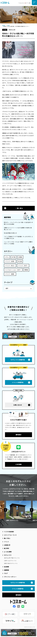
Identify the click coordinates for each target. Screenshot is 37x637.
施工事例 (6, 548)
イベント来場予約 (17, 382)
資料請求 (18, 435)
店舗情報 (6, 570)
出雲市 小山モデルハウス (10, 560)
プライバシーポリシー (10, 577)
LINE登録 (18, 464)
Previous (5, 510)
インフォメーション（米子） (13, 270)
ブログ (8, 25)
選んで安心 (7, 538)
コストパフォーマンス (10, 535)
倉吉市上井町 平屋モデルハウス (12, 558)
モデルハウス (8, 555)
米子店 (13, 257)
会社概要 (6, 567)
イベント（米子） (23, 265)
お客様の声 (7, 545)
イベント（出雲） (10, 261)
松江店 (20, 261)
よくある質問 (8, 552)
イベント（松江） (10, 265)
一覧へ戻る (19, 208)
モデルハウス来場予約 (18, 360)
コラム (7, 257)
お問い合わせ (17, 405)
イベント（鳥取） (10, 274)
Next (31, 510)
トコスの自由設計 (9, 531)
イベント (6, 542)
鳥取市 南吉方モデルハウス (11, 563)
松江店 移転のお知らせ (10, 233)
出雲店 (20, 257)
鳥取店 (26, 270)
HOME (3, 25)
